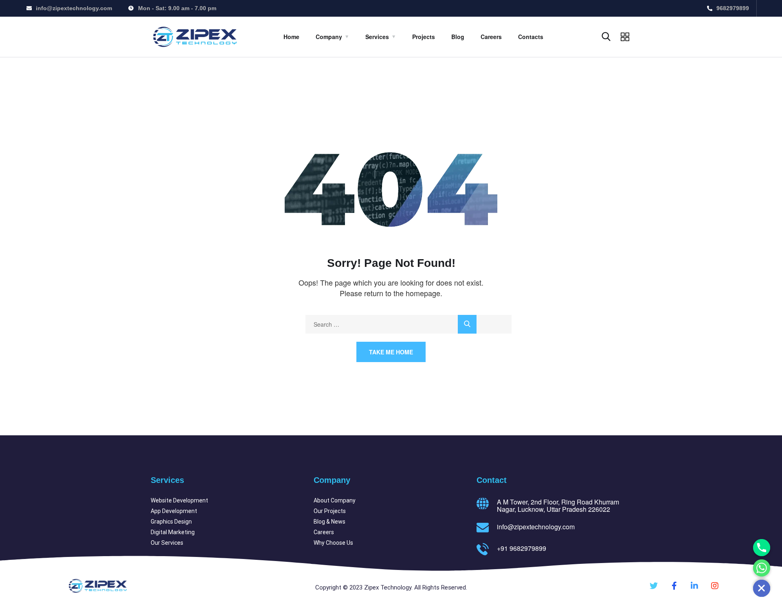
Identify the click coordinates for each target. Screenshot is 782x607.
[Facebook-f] (674, 586)
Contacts (530, 37)
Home (291, 37)
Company (329, 37)
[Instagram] (715, 586)
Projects (423, 37)
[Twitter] (654, 586)
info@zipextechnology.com (536, 526)
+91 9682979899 (521, 548)
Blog (457, 37)
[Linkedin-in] (694, 586)
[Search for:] (408, 324)
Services (377, 37)
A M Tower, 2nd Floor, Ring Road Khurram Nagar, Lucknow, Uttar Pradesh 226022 (558, 505)
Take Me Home (391, 352)
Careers (491, 37)
